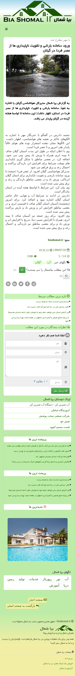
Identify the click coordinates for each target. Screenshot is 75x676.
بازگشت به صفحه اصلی (21, 605)
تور (58, 579)
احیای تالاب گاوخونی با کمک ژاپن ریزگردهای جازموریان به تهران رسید (41, 451)
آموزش (54, 585)
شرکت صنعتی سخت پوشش (54, 415)
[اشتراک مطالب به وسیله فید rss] (8, 283)
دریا (66, 585)
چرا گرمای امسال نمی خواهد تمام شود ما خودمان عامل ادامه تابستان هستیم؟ (38, 312)
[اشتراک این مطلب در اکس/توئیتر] (21, 283)
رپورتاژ (47, 579)
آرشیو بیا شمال (66, 668)
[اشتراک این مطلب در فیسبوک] (27, 283)
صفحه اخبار (36, 599)
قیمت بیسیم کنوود (60, 426)
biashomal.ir (55, 239)
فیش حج (65, 421)
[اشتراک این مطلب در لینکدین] (14, 283)
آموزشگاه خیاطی (60, 410)
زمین (10, 579)
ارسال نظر (59, 390)
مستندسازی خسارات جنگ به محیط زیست (52, 302)
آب (33, 195)
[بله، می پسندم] (22, 270)
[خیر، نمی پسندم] (66, 276)
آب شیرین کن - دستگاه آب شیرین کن (50, 404)
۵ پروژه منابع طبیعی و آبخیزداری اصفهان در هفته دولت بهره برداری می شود (40, 319)
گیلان (38, 262)
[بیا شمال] (37, 11)
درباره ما (69, 658)
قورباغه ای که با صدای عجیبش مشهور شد (52, 456)
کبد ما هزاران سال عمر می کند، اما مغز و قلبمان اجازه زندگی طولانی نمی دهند (38, 446)
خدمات (33, 579)
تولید (22, 579)
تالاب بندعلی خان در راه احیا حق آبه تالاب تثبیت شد (48, 307)
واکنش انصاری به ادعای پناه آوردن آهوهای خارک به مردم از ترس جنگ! (40, 462)
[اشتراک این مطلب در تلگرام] (34, 283)
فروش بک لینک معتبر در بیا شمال (58, 663)
